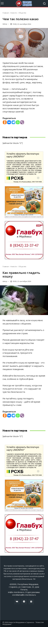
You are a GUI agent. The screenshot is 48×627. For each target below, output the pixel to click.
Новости (13, 13)
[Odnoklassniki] (5, 122)
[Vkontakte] (9, 122)
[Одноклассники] (31, 601)
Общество (22, 13)
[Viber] (22, 122)
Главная (6, 13)
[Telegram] (13, 122)
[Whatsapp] (18, 122)
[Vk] (17, 601)
